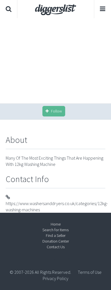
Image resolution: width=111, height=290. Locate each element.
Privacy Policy (55, 278)
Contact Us (56, 246)
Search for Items (55, 229)
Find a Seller (55, 235)
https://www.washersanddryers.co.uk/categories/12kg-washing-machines (57, 206)
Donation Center (55, 241)
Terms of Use (90, 272)
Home (56, 224)
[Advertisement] (57, 61)
